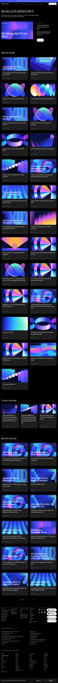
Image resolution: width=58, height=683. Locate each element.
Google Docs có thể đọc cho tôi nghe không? (37, 639)
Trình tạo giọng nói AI (33, 642)
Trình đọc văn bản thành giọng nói (35, 633)
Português (46, 664)
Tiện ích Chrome (4, 617)
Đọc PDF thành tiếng (4, 642)
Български (3, 666)
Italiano (17, 659)
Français (17, 657)
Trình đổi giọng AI (33, 637)
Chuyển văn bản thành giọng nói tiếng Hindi (37, 641)
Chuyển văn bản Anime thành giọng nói (8, 637)
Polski (17, 661)
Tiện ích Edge (3, 619)
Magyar (17, 653)
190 (33, 599)
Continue (51, 680)
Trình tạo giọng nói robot (34, 636)
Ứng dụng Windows (4, 614)
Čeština (17, 655)
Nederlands (46, 655)
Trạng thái (31, 618)
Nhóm (21, 611)
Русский (45, 661)
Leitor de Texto (32, 644)
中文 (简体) (31, 653)
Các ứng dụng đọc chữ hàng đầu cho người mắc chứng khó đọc (12, 636)
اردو (16, 671)
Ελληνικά (31, 668)
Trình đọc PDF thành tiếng (5, 639)
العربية (2, 653)
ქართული (17, 666)
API (31, 3)
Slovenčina (32, 666)
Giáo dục (21, 613)
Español (17, 662)
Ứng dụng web (4, 616)
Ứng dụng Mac (4, 613)
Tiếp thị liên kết (32, 615)
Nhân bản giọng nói (14, 612)
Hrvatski (17, 668)
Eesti (2, 668)
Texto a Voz (3, 644)
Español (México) (33, 662)
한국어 (45, 659)
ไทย (2, 664)
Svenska (45, 662)
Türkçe (17, 664)
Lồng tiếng (12, 610)
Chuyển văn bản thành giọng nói (5, 608)
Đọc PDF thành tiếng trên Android (7, 633)
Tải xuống (3, 621)
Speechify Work (13, 613)
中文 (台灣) (46, 653)
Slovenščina (46, 666)
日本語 (31, 659)
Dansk (31, 655)
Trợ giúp (31, 616)
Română (31, 664)
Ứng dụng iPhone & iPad (5, 610)
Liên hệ (31, 610)
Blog (30, 612)
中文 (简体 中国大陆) (4, 655)
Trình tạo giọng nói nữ (5, 634)
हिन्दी (2, 659)
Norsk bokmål (3, 661)
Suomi (31, 657)
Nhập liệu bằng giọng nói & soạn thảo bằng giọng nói (10, 631)
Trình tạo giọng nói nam (34, 634)
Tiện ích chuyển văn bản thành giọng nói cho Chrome (10, 641)
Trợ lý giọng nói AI (33, 631)
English (2, 657)
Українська (3, 662)
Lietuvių (45, 668)
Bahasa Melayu (4, 671)
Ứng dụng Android (4, 611)
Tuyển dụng (32, 613)
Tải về (29, 3)
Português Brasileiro (33, 661)
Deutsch (45, 657)
